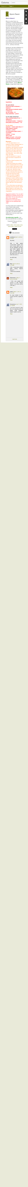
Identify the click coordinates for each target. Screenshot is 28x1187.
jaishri (11, 291)
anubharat (12, 237)
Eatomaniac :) (13, 277)
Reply (11, 259)
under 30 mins (17, 226)
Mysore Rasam (15, 14)
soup (21, 225)
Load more (14, 339)
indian (11, 225)
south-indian (11, 226)
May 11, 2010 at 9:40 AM (15, 278)
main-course (17, 225)
